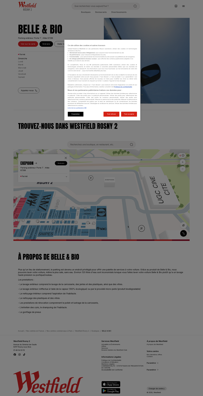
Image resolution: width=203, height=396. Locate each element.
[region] (102, 80)
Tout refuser (111, 114)
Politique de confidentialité (123, 87)
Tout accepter (129, 114)
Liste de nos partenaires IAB (77, 108)
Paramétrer (76, 114)
